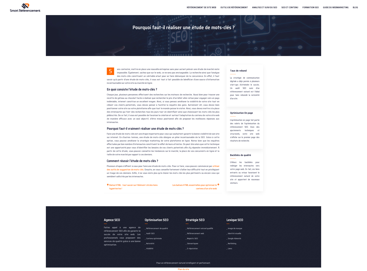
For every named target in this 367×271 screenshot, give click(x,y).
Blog (355, 7)
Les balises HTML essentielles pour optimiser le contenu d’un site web (194, 186)
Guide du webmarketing (336, 7)
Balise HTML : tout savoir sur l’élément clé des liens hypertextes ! (133, 186)
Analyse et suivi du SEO (264, 7)
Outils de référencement (234, 7)
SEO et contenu (289, 7)
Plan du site (183, 269)
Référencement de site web (201, 7)
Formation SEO (310, 7)
